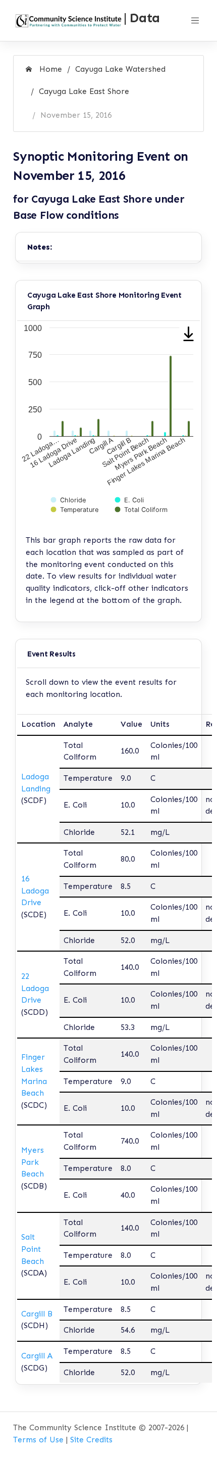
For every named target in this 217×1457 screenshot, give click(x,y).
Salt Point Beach (32, 1249)
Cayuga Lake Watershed (120, 69)
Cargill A (36, 1355)
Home (49, 69)
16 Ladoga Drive (35, 890)
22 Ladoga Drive (35, 988)
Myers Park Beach (32, 1162)
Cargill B (36, 1314)
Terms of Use (38, 1439)
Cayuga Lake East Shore (84, 91)
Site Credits (91, 1439)
